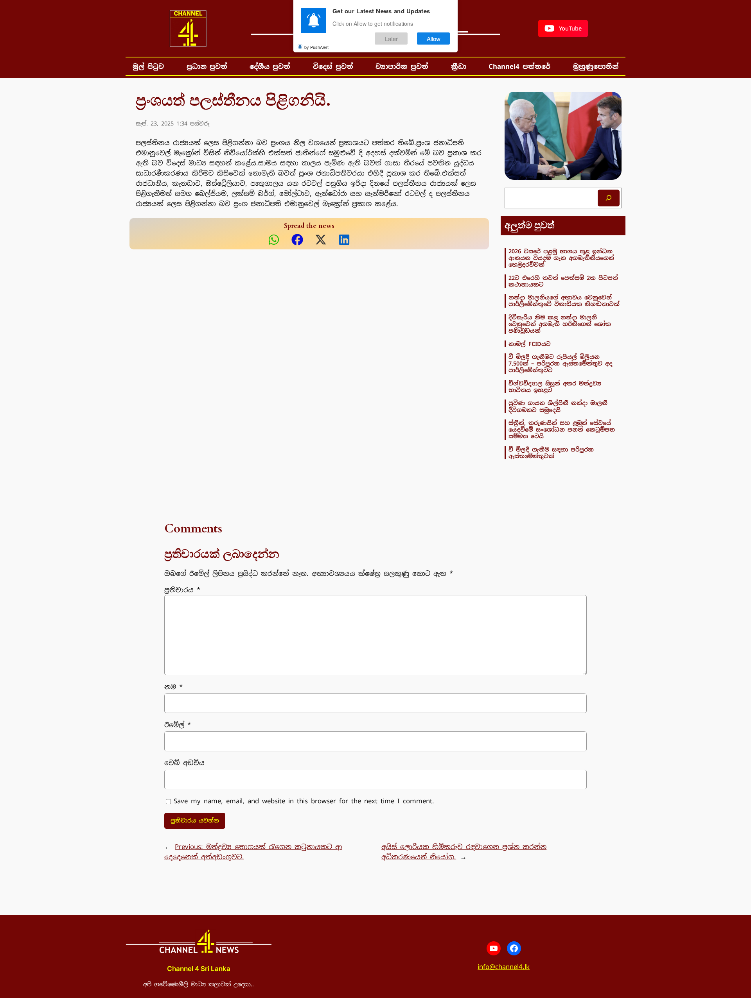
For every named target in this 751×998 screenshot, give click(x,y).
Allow (433, 38)
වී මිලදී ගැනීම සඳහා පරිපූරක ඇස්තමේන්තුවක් (551, 453)
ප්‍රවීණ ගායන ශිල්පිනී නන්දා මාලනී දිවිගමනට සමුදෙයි (557, 406)
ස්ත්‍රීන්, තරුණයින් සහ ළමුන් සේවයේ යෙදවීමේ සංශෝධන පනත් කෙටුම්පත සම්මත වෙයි (561, 429)
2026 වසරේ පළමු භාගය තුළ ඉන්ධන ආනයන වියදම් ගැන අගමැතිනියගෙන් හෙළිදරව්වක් (561, 258)
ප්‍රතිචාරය (182, 590)
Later (391, 38)
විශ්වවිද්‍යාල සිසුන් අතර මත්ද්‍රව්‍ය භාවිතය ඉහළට (554, 387)
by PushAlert (316, 47)
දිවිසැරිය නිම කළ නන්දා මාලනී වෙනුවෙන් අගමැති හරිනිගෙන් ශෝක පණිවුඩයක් (559, 324)
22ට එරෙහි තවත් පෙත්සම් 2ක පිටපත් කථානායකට (563, 281)
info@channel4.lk (504, 966)
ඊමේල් (177, 724)
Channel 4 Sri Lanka (198, 969)
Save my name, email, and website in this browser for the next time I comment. (304, 801)
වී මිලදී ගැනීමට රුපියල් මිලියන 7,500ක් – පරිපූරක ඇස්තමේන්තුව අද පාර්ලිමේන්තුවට (560, 363)
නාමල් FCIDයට (529, 343)
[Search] (609, 198)
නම (173, 687)
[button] (563, 28)
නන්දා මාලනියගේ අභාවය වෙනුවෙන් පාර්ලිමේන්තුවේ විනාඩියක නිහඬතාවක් (564, 301)
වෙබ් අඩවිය (184, 762)
